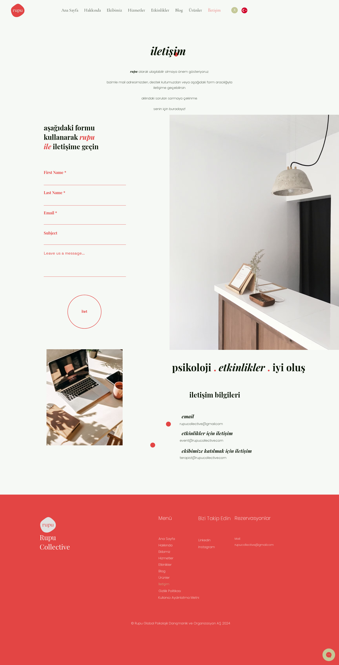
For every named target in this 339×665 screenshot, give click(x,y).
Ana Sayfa (167, 538)
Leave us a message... (64, 253)
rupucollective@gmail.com (201, 423)
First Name (53, 172)
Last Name (53, 193)
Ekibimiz (164, 551)
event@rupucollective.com (201, 440)
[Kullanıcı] (234, 10)
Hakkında (165, 545)
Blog (162, 571)
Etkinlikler (165, 564)
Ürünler (164, 577)
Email (49, 213)
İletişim (164, 584)
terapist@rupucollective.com (203, 457)
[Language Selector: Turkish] (246, 10)
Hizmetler (166, 558)
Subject (50, 233)
